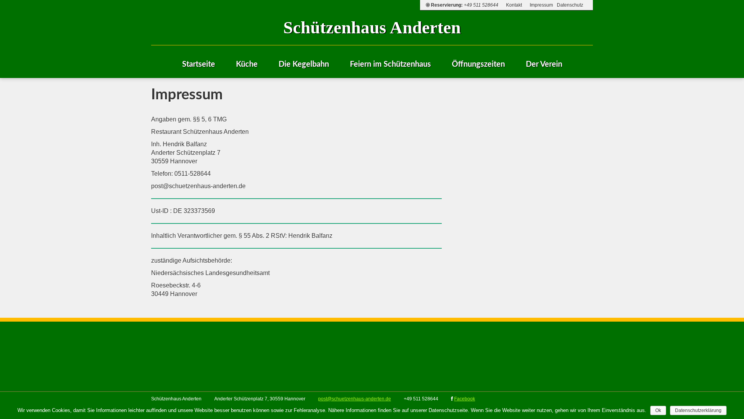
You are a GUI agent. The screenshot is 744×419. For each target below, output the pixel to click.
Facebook (464, 399)
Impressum (541, 5)
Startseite (198, 64)
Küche (247, 64)
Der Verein (544, 64)
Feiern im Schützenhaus (390, 64)
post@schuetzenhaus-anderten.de (354, 399)
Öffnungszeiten (478, 64)
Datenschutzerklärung (698, 410)
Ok (658, 410)
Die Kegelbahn (304, 64)
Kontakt (514, 5)
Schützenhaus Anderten (372, 27)
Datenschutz (570, 5)
